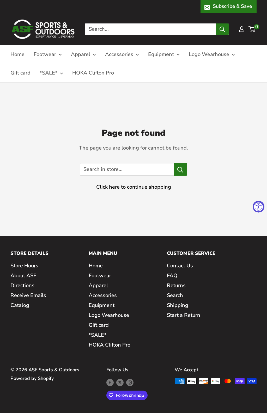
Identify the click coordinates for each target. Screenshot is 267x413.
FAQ (172, 275)
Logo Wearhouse (209, 54)
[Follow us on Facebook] (110, 382)
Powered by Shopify (32, 378)
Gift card (20, 72)
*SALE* (48, 72)
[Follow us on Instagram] (130, 382)
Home (17, 54)
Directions (22, 285)
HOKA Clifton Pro (93, 72)
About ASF (23, 275)
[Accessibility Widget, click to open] (258, 206)
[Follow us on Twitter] (120, 382)
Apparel (80, 54)
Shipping (177, 305)
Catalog (19, 305)
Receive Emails (28, 295)
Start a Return (183, 315)
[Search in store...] (180, 169)
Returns (176, 285)
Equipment (161, 54)
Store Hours (24, 265)
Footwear (45, 54)
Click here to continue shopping (133, 186)
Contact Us (180, 265)
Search (175, 295)
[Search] (222, 29)
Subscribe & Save (232, 6)
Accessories (119, 54)
